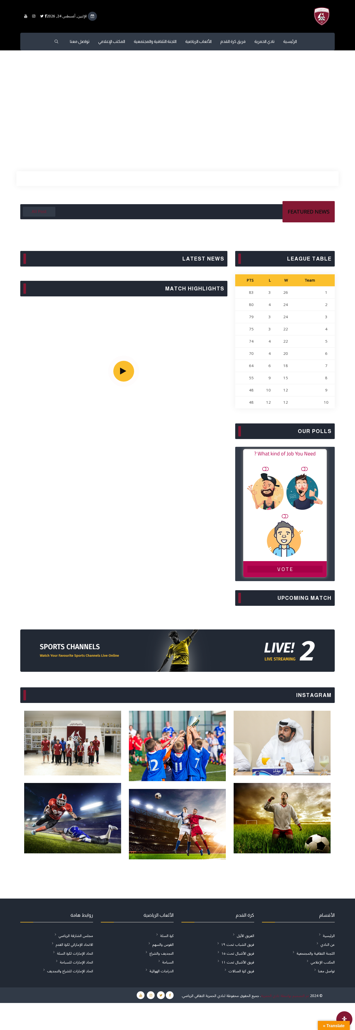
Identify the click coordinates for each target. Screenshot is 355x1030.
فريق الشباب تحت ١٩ (237, 944)
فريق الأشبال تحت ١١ (237, 962)
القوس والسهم (163, 944)
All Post (39, 211)
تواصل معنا (79, 41)
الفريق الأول (245, 936)
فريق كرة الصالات (241, 971)
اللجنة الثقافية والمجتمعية (155, 41)
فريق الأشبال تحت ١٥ (237, 953)
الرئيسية (290, 41)
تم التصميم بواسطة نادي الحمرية (285, 996)
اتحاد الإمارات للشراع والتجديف (70, 971)
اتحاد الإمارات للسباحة (76, 962)
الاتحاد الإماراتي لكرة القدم (74, 944)
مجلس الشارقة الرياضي (75, 936)
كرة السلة (167, 936)
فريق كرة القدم (233, 41)
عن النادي (327, 944)
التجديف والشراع (161, 953)
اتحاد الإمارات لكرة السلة (75, 953)
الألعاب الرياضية (198, 41)
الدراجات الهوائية (161, 971)
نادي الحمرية (264, 41)
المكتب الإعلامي (111, 41)
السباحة (168, 962)
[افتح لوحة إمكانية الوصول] (344, 1019)
